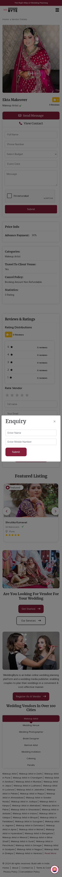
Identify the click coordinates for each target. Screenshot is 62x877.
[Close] (55, 421)
